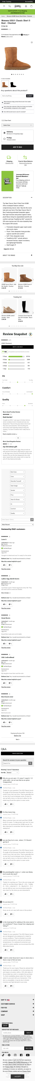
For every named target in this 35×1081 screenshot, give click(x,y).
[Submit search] (30, 763)
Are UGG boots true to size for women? (15, 112)
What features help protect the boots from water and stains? (17, 102)
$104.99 (20, 321)
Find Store (29, 1048)
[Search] (10, 6)
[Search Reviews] (32, 519)
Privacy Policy (11, 1039)
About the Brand (9, 255)
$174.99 (20, 288)
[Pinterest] (10, 1055)
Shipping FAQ (9, 163)
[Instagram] (16, 1055)
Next (32, 280)
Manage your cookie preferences (18, 1062)
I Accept (17, 1076)
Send (29, 95)
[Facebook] (22, 1055)
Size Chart (8, 120)
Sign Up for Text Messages (10, 1029)
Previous (3, 280)
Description (7, 197)
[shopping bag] (31, 6)
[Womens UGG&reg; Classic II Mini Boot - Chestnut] (26, 275)
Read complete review (9, 434)
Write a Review (17, 347)
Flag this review (5, 569)
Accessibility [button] (29, 1)
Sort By (3, 772)
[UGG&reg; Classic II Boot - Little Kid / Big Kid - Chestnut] (9, 275)
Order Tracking (6, 1)
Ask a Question (17, 753)
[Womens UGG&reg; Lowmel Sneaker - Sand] (9, 307)
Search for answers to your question (14, 760)
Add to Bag (17, 147)
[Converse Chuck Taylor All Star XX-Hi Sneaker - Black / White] (26, 307)
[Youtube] (29, 1055)
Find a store (6, 1045)
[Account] (26, 6)
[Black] (13, 84)
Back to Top (17, 735)
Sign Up (5, 1025)
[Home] (18, 6)
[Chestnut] (5, 84)
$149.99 (4, 288)
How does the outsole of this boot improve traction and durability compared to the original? (18, 107)
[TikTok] (4, 1055)
